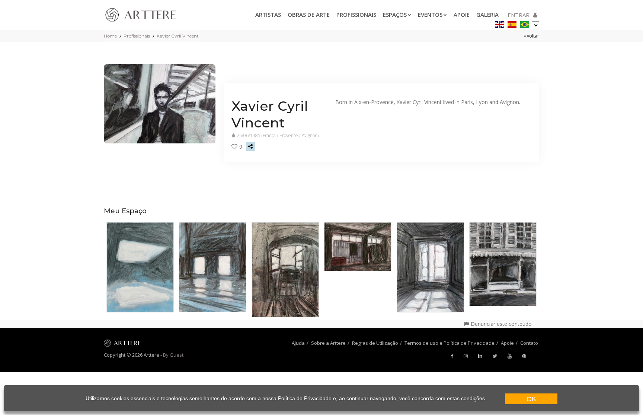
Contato (529, 343)
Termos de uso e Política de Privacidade (449, 343)
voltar (533, 36)
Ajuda (298, 343)
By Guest (173, 354)
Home (110, 36)
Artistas (268, 14)
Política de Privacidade (305, 398)
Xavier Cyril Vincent (178, 36)
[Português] (524, 23)
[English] (499, 23)
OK (531, 399)
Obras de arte (309, 14)
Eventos (430, 14)
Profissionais (356, 14)
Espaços (395, 14)
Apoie (462, 14)
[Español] (512, 23)
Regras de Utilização (375, 343)
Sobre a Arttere (328, 343)
